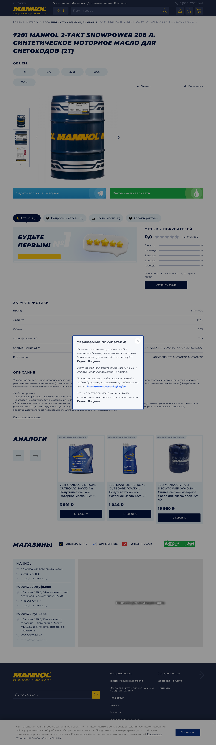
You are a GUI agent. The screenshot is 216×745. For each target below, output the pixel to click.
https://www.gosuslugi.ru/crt (106, 386)
